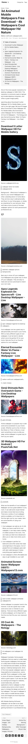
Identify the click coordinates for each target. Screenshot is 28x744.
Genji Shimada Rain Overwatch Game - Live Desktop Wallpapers (12, 66)
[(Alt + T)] (8, 2)
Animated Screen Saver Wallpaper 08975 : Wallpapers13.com (12, 77)
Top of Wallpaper (6, 714)
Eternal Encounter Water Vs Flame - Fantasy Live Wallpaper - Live (13, 60)
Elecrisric (16, 741)
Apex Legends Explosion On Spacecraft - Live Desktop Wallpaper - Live (13, 53)
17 (5, 49)
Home (4, 2)
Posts (7, 8)
